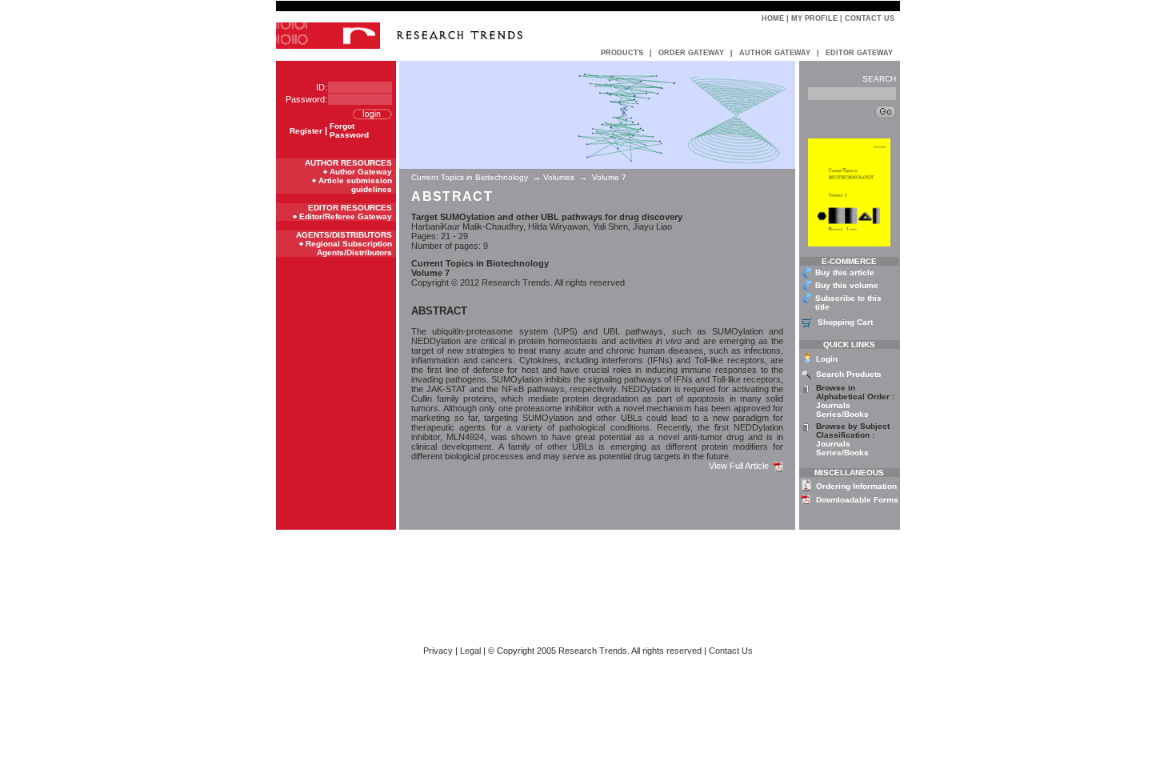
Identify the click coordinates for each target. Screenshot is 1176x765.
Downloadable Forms (857, 499)
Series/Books (842, 414)
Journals (833, 405)
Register (306, 130)
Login (827, 358)
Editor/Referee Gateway (345, 216)
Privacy (438, 650)
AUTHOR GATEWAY (774, 53)
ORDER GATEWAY (691, 53)
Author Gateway (361, 171)
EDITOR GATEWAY (859, 53)
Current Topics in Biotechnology (470, 177)
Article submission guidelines (355, 185)
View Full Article (741, 466)
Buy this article (844, 272)
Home (773, 18)
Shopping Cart (845, 322)
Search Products (849, 374)
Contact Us (869, 18)
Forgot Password (349, 130)
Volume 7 (609, 177)
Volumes (558, 177)
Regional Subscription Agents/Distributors (349, 248)
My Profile (814, 18)
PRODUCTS (622, 53)
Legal (470, 650)
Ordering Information (856, 486)
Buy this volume (846, 285)
